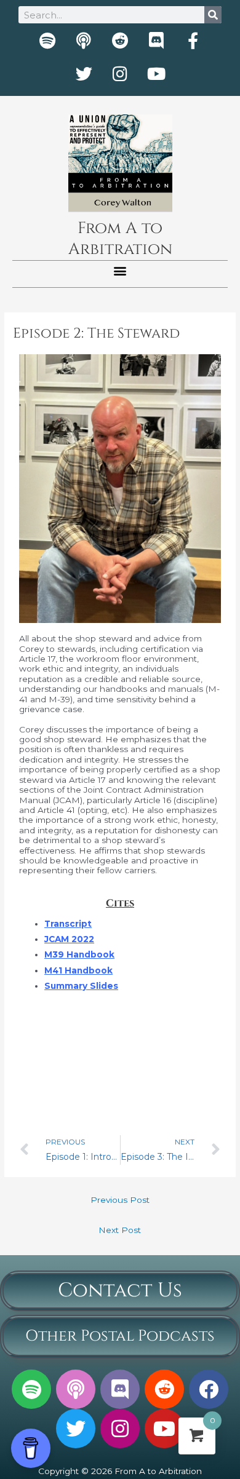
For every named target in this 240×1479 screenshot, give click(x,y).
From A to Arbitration (120, 239)
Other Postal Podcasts (120, 1336)
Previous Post (120, 1200)
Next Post (119, 1230)
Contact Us (120, 1290)
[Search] (213, 14)
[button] (120, 271)
